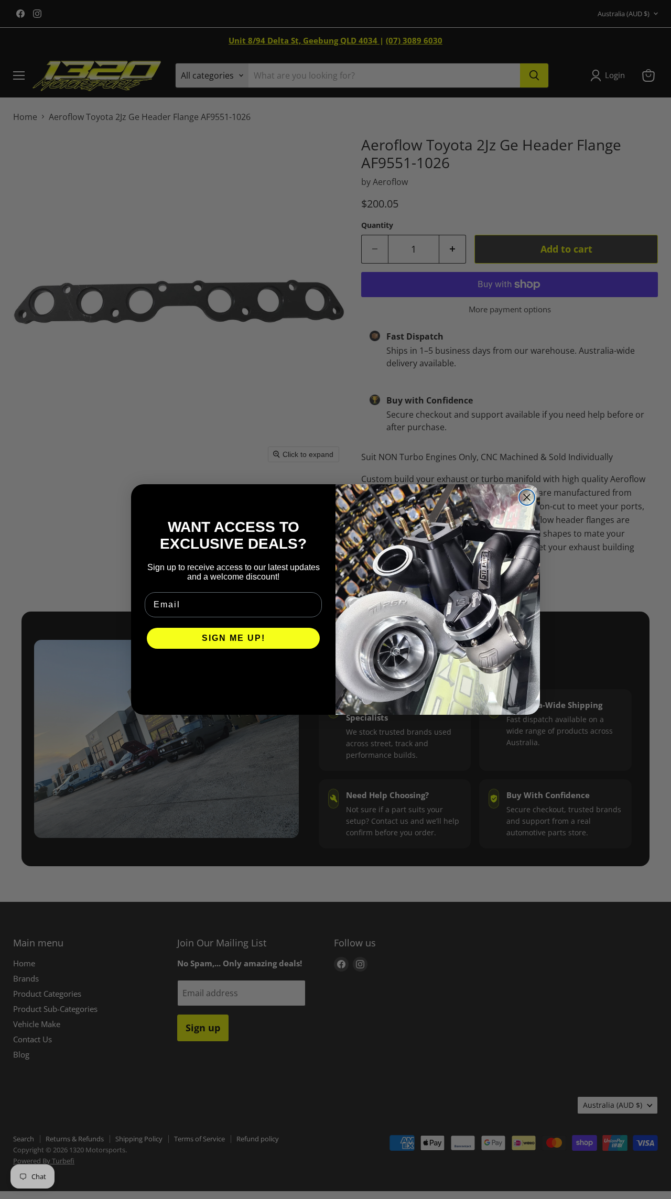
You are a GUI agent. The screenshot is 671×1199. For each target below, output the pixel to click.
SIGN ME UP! (233, 638)
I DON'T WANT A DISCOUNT (233, 669)
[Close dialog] (527, 497)
